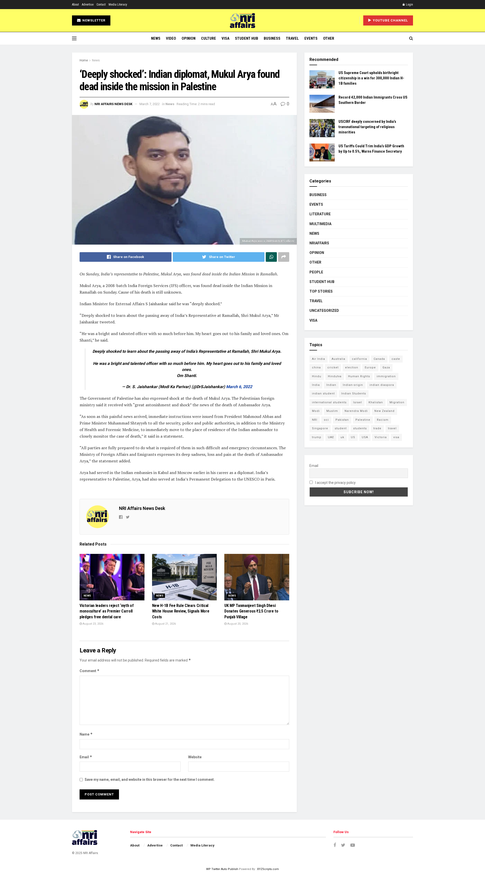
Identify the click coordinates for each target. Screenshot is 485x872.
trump (316, 437)
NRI (314, 419)
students (360, 428)
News (155, 38)
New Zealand (384, 411)
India (316, 385)
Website (195, 757)
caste (396, 359)
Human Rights (359, 376)
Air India (318, 359)
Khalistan (376, 402)
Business (272, 38)
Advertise (87, 4)
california (359, 359)
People (316, 272)
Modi (316, 411)
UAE (331, 437)
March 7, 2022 (149, 104)
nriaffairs (319, 243)
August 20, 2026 (237, 623)
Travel (292, 38)
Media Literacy (118, 4)
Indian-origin (353, 385)
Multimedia (320, 224)
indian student (323, 393)
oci (326, 419)
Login (409, 4)
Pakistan (342, 419)
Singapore (320, 428)
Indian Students (353, 393)
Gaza (386, 367)
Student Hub (246, 38)
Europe (370, 367)
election (351, 367)
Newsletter (93, 20)
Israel (357, 402)
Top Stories (321, 291)
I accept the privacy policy (335, 483)
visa (396, 437)
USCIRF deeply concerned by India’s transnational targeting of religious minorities (367, 126)
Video (171, 38)
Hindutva (335, 376)
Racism (383, 419)
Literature (320, 214)
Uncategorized (324, 311)
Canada (379, 359)
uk (342, 437)
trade (377, 428)
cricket (332, 367)
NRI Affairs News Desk (113, 104)
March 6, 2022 (239, 386)
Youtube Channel (390, 20)
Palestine (362, 419)
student (341, 428)
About (75, 4)
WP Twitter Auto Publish (222, 869)
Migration (397, 402)
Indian (331, 385)
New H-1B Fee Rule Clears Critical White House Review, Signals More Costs (180, 611)
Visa (225, 38)
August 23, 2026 (92, 623)
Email (86, 757)
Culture (208, 38)
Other (328, 38)
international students (329, 402)
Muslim (332, 411)
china (316, 367)
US (353, 437)
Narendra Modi (356, 411)
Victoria (381, 437)
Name (86, 734)
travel (392, 428)
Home (84, 60)
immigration (386, 376)
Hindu (316, 376)
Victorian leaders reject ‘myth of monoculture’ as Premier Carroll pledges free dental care (106, 611)
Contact (101, 4)
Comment (90, 670)
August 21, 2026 (165, 623)
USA (365, 437)
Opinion (189, 38)
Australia (338, 359)
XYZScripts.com (268, 869)
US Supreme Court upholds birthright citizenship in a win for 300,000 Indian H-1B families (371, 78)
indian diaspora (382, 385)
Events (311, 38)
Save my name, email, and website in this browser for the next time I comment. (150, 779)
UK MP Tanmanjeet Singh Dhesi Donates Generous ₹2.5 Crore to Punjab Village (251, 611)
